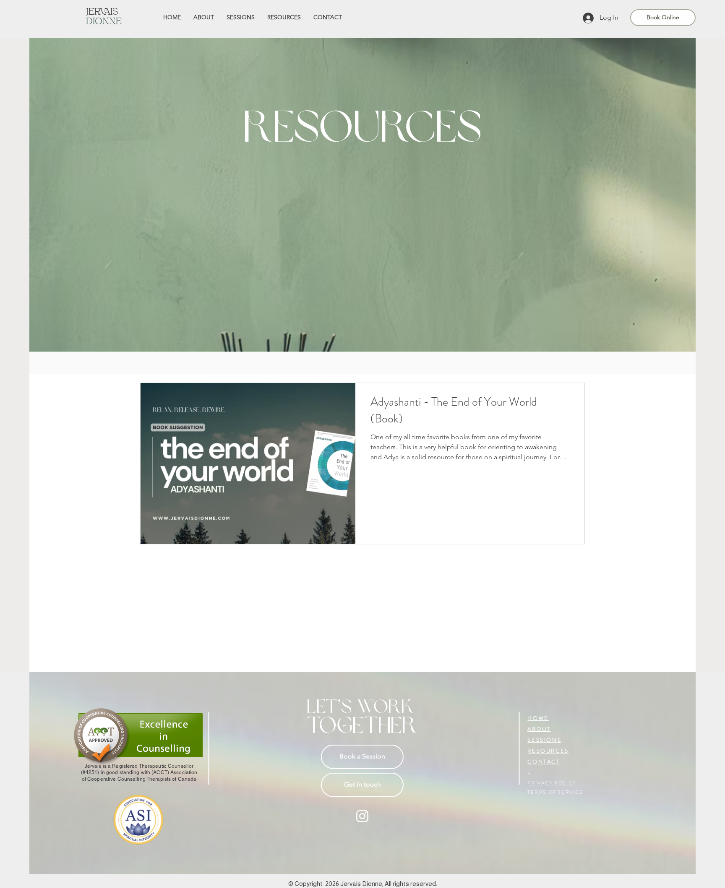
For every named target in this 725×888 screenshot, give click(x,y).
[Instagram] (362, 816)
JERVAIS (102, 12)
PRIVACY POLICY (551, 782)
